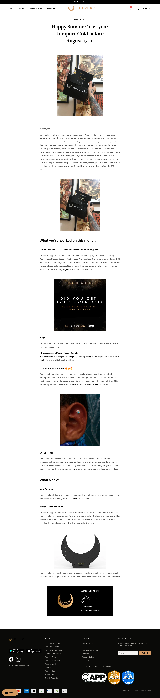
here (73, 469)
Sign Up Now (50, 675)
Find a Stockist (87, 643)
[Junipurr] (25, 640)
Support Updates (88, 657)
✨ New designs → (80, 2)
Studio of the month (53, 654)
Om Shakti (93, 385)
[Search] (137, 8)
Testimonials (35, 8)
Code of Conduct (51, 664)
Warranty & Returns (90, 650)
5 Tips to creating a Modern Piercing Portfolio (59, 353)
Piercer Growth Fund (53, 650)
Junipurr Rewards (52, 643)
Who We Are (50, 668)
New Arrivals (78, 498)
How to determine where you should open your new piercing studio (68, 356)
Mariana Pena (78, 385)
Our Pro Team (50, 657)
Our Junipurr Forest (53, 661)
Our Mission (50, 671)
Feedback (85, 661)
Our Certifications (52, 647)
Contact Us (86, 654)
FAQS (84, 647)
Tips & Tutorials (51, 678)
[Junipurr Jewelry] (81, 8)
